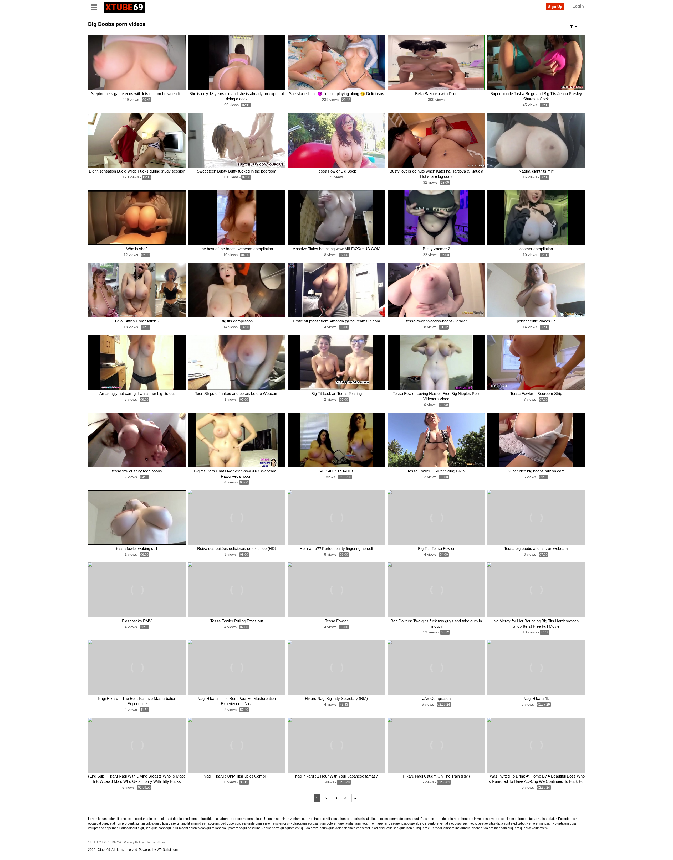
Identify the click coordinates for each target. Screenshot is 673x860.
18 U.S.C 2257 (98, 842)
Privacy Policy (134, 842)
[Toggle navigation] (96, 6)
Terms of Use (155, 842)
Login (578, 6)
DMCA (116, 842)
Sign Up (555, 6)
